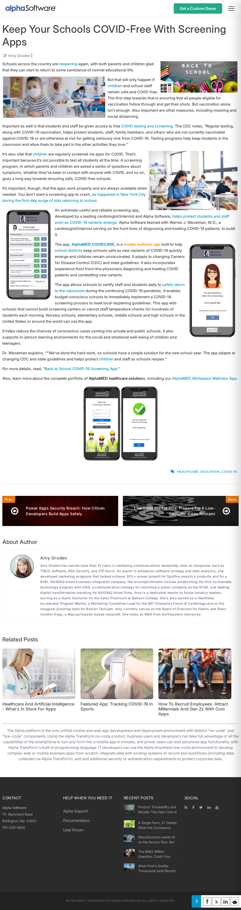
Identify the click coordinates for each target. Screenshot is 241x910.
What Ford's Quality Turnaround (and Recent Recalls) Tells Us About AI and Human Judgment (157, 868)
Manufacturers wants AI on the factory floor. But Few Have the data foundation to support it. (156, 839)
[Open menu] (231, 8)
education (210, 471)
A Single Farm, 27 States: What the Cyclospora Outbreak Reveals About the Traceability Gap (157, 825)
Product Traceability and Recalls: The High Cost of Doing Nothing (157, 809)
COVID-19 (229, 471)
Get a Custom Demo (198, 8)
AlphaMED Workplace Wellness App (204, 378)
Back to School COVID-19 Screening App (81, 368)
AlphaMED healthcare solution (116, 378)
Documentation (76, 820)
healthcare (188, 471)
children (115, 85)
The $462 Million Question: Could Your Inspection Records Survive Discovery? (154, 853)
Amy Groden (19, 55)
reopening (68, 63)
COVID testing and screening (147, 126)
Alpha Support (75, 811)
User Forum (73, 830)
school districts (68, 250)
